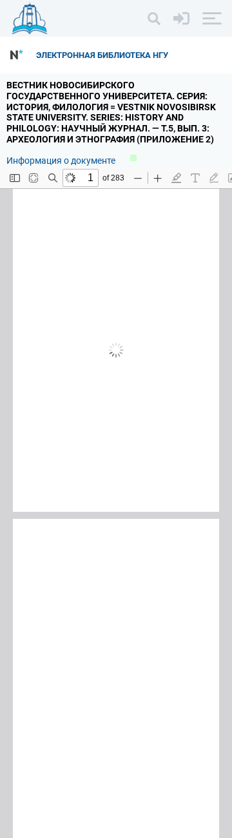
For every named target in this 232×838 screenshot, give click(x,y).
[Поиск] (154, 18)
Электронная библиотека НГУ (102, 55)
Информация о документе (61, 160)
